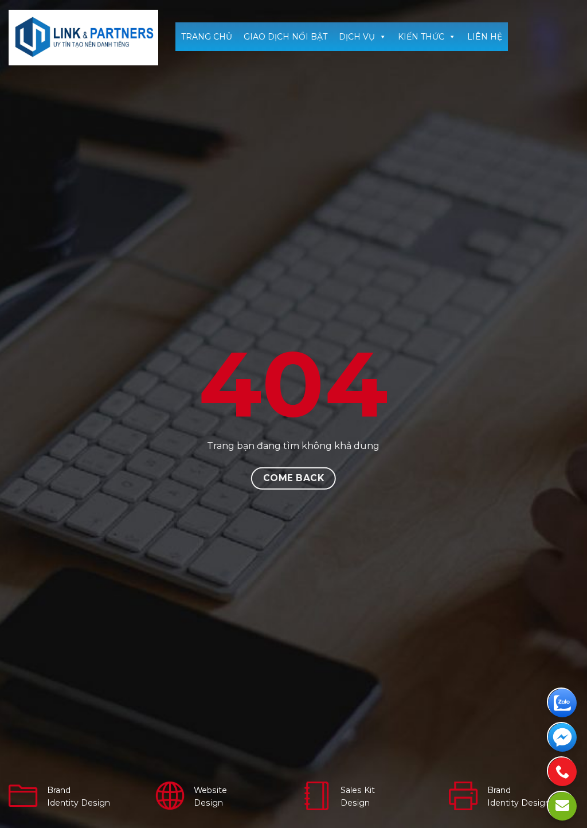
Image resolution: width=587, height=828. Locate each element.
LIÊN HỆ (484, 37)
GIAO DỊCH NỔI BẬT (285, 37)
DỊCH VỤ (357, 37)
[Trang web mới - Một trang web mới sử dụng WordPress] (83, 37)
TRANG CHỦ (206, 37)
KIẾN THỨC (421, 37)
